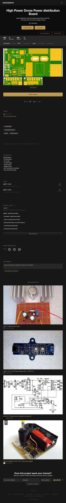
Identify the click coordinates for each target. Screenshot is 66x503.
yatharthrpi (34, 23)
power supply (14, 133)
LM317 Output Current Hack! (11, 326)
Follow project (28, 28)
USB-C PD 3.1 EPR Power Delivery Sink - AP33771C (18, 371)
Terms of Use (38, 494)
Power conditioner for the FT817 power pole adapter (18, 461)
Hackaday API (55, 494)
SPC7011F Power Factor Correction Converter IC (17, 416)
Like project (40, 28)
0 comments (22, 210)
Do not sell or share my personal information (33, 496)
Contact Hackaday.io (19, 494)
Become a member (19, 475)
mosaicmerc (9, 463)
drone (6, 133)
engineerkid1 (9, 418)
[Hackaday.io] (8, 2)
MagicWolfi (9, 373)
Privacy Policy (46, 494)
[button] (61, 2)
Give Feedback (29, 494)
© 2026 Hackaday (33, 499)
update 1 (5, 208)
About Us (10, 494)
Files (19, 43)
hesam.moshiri (10, 328)
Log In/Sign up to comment (11, 271)
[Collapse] (14, 205)
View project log (33, 233)
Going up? (33, 490)
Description (7, 43)
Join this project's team (9, 116)
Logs (34, 43)
